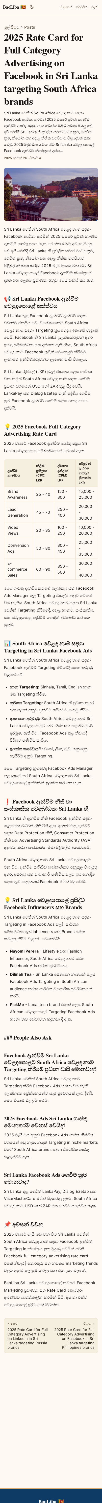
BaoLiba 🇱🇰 (14, 7)
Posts (29, 27)
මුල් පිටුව (12, 27)
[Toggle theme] (31, 7)
